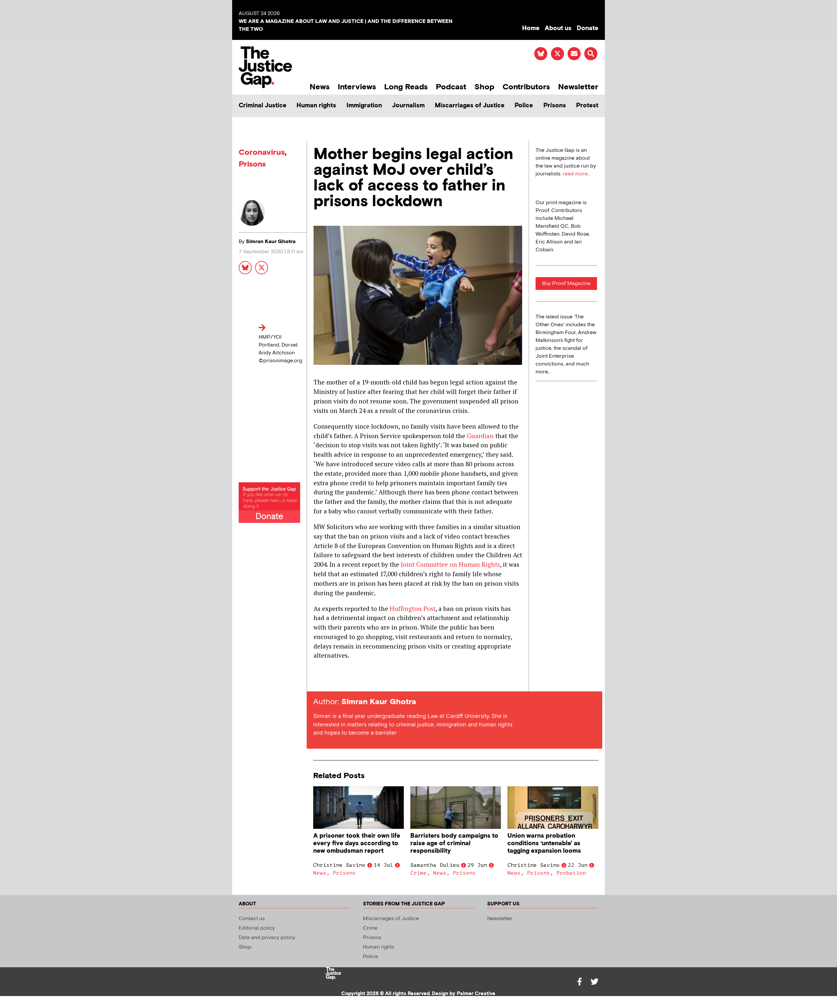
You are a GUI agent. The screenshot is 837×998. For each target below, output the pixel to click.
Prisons (554, 105)
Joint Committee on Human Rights (450, 564)
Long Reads (406, 87)
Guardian (480, 436)
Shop (484, 87)
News (320, 87)
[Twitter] (594, 982)
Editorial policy (257, 928)
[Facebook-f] (579, 982)
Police (524, 105)
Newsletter (578, 87)
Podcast (451, 87)
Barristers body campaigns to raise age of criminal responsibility (454, 843)
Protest (587, 105)
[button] (590, 53)
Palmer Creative (476, 993)
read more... (576, 173)
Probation (571, 873)
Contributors (526, 87)
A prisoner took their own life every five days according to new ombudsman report (356, 843)
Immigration (364, 105)
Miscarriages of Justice (469, 105)
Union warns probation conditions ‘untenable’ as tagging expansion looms (544, 843)
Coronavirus (262, 152)
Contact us (252, 918)
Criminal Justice (262, 105)
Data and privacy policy (267, 937)
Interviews (357, 87)
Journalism (408, 105)
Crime (418, 873)
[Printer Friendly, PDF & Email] (318, 679)
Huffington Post (413, 608)
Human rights (316, 105)
